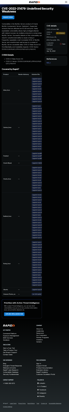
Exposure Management (11, 336)
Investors (39, 340)
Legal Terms (13, 403)
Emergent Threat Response (12, 366)
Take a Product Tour (10, 350)
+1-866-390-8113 (9, 383)
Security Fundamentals (11, 374)
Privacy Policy (22, 403)
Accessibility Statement (55, 403)
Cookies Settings (7, 406)
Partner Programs (42, 337)
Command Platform (9, 333)
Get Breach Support (10, 352)
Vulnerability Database (10, 372)
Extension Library (42, 370)
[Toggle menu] (66, 2)
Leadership (40, 331)
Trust (37, 403)
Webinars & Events (9, 368)
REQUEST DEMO (8, 17)
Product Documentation (44, 368)
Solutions (6, 340)
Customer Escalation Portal (45, 374)
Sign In (38, 363)
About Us (39, 329)
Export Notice (31, 403)
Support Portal (41, 366)
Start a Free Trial (9, 348)
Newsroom (40, 333)
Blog (4, 363)
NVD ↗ (49, 62)
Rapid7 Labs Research (10, 370)
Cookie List (44, 403)
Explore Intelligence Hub (14, 314)
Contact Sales (7, 354)
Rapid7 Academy (42, 372)
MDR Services (8, 338)
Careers (39, 342)
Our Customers (41, 335)
